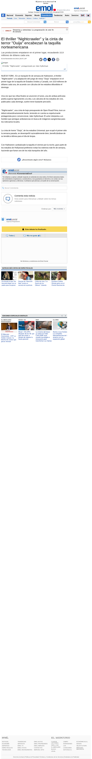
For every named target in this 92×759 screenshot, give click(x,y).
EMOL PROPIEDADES (40, 743)
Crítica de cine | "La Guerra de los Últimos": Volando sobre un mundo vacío (41, 285)
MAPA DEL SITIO (39, 749)
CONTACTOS (38, 747)
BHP (37, 320)
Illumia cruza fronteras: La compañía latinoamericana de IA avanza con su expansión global (61, 335)
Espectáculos (47, 15)
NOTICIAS (5, 741)
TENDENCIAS (22, 741)
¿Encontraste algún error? (36, 160)
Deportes (28, 15)
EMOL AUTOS (38, 741)
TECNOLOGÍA (6, 749)
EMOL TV (20, 745)
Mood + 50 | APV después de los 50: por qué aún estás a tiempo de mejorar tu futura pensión (26, 335)
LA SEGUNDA (67, 747)
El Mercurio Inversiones (6, 320)
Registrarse (84, 11)
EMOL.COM (54, 745)
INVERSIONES (67, 743)
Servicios (75, 15)
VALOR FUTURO (81, 745)
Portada (9, 18)
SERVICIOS (21, 743)
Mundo (37, 15)
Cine (15, 18)
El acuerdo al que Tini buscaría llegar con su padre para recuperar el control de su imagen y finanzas (9, 285)
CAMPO (65, 741)
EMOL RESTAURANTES (25, 749)
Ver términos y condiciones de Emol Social (34, 261)
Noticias (42, 18)
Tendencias (58, 15)
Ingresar (76, 11)
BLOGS (53, 749)
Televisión (22, 18)
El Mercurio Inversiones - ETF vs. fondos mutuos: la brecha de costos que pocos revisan (8, 337)
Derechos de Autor (18, 757)
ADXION (78, 743)
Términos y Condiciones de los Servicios (51, 757)
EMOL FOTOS (22, 747)
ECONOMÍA (5, 743)
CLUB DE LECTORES (54, 742)
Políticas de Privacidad (31, 757)
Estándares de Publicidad (71, 757)
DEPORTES (5, 745)
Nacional (10, 15)
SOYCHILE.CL (67, 749)
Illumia (56, 320)
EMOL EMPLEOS (39, 745)
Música (29, 18)
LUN (64, 745)
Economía (19, 15)
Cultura (35, 18)
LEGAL (53, 751)
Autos (67, 15)
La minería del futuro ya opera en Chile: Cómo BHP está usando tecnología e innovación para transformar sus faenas (44, 336)
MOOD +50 (22, 320)
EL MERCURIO (55, 747)
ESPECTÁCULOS (7, 747)
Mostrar (45, 3)
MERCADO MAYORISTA (80, 748)
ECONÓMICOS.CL (82, 741)
